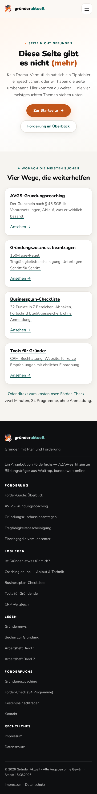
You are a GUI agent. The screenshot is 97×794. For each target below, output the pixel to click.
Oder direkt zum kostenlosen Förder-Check (46, 394)
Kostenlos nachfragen (22, 703)
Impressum (13, 736)
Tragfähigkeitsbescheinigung (28, 528)
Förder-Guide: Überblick (24, 495)
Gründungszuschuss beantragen (31, 517)
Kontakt (11, 714)
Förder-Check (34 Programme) (29, 692)
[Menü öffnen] (86, 8)
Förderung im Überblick (48, 126)
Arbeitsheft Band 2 (20, 659)
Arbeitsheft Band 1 (20, 648)
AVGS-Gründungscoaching (26, 506)
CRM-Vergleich (17, 604)
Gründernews (16, 626)
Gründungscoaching (21, 681)
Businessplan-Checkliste (24, 582)
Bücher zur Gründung (22, 637)
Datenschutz (15, 747)
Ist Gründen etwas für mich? (27, 561)
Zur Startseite (48, 110)
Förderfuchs (43, 464)
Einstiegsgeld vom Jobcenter (27, 538)
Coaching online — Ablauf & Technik (34, 571)
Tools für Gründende (21, 593)
